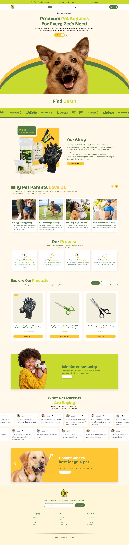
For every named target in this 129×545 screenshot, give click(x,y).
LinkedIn (91, 524)
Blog (74, 7)
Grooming (95, 283)
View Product (28, 336)
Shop (62, 7)
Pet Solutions (106, 283)
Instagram (91, 520)
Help (34, 524)
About (34, 520)
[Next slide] (116, 186)
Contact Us (64, 472)
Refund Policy (64, 527)
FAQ (61, 520)
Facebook (91, 517)
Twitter (91, 522)
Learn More (71, 35)
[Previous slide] (112, 186)
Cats (115, 283)
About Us (56, 7)
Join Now (66, 377)
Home (50, 7)
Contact (69, 7)
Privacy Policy (63, 524)
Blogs (61, 522)
